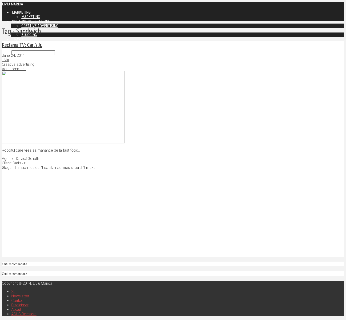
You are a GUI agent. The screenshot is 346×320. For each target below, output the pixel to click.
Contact (17, 300)
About (16, 309)
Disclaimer (19, 305)
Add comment (14, 69)
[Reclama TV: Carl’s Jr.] (63, 142)
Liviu (5, 60)
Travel (18, 39)
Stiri (14, 291)
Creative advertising (39, 26)
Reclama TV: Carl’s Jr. (22, 45)
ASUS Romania (23, 314)
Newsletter (20, 296)
